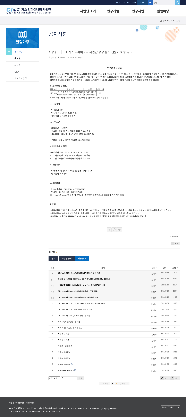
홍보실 (18, 58)
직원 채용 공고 (63, 334)
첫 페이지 (105, 384)
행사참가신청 (21, 78)
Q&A (17, 71)
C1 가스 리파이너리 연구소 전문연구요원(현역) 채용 (78, 297)
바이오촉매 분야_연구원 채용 (69, 321)
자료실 (18, 64)
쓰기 (166, 378)
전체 (53, 258)
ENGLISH (142, 2)
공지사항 (19, 51)
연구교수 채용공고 (65, 346)
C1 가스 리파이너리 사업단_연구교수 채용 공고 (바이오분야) (81, 303)
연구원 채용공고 (64, 352)
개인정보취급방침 (16, 402)
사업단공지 (67, 258)
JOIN (134, 2)
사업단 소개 (88, 10)
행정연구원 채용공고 (66, 370)
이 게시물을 (174, 236)
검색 (80, 378)
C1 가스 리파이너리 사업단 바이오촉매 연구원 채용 (78, 291)
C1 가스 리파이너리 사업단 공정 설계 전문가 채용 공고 (98, 52)
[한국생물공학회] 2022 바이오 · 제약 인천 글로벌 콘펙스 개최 (81, 285)
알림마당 (163, 10)
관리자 (53, 57)
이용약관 (30, 402)
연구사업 (138, 10)
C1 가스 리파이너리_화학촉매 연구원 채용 (74, 315)
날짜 (165, 268)
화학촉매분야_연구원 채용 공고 (70, 327)
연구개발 (113, 10)
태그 (176, 378)
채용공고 (54, 52)
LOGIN (126, 2)
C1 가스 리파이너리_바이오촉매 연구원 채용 (75, 309)
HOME (117, 2)
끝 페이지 (123, 384)
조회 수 (175, 268)
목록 (176, 243)
